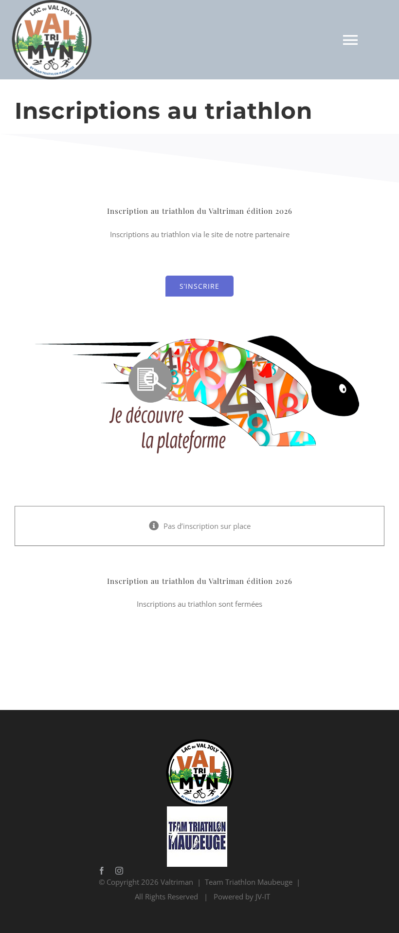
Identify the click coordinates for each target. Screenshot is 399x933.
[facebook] (102, 871)
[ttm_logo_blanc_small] (197, 810)
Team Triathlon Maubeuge (248, 882)
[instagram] (119, 871)
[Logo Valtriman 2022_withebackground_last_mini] (197, 742)
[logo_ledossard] (199, 324)
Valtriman (226, 581)
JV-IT (262, 896)
